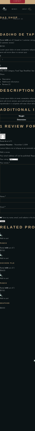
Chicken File (7, 263)
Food (17, 71)
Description (6, 79)
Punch (3, 243)
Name (3, 196)
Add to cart (3, 68)
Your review (5, 163)
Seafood (5, 303)
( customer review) (7, 43)
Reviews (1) (6, 84)
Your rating (5, 159)
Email (2, 207)
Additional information (10, 82)
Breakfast (27, 71)
